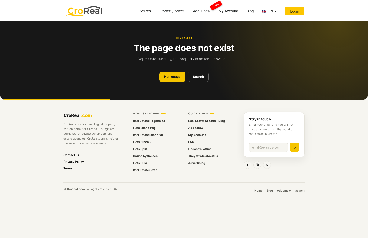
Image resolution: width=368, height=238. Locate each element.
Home (258, 190)
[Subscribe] (294, 147)
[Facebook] (247, 165)
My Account (228, 11)
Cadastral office (199, 149)
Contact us (71, 155)
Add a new (203, 9)
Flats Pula (140, 163)
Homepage (172, 77)
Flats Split (140, 149)
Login (294, 11)
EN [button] (270, 11)
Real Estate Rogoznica (149, 121)
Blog (250, 11)
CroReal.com (76, 189)
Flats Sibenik (142, 142)
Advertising (196, 163)
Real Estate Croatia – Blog (206, 121)
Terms (68, 168)
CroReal (77, 115)
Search (145, 11)
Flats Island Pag (144, 128)
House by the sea (145, 156)
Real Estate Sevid (145, 170)
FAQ (191, 142)
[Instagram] (257, 165)
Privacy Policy (73, 161)
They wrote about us (203, 156)
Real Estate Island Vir (148, 135)
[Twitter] (267, 165)
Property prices (171, 11)
